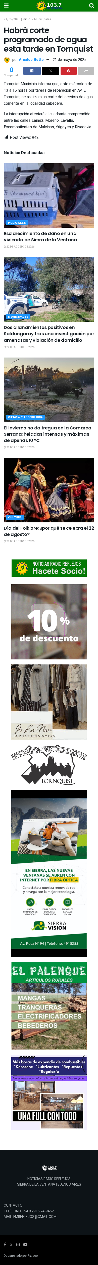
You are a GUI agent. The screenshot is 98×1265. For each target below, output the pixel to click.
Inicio (26, 19)
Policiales (17, 223)
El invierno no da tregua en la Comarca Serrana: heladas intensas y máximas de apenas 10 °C (47, 434)
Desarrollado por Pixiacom (22, 1255)
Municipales (42, 19)
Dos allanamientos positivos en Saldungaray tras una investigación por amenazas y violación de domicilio (49, 333)
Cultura (15, 517)
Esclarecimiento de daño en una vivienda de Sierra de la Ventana (40, 236)
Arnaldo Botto (31, 59)
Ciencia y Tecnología (25, 417)
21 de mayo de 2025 (69, 59)
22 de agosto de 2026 (20, 247)
